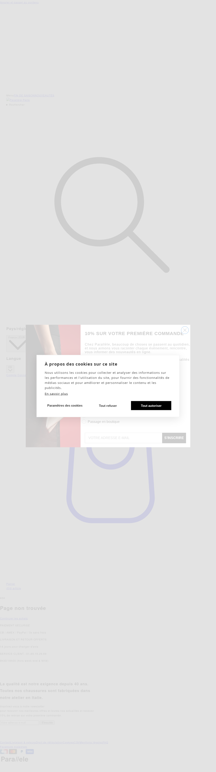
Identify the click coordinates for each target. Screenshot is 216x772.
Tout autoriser (151, 405)
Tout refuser (108, 405)
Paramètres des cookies (64, 405)
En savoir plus (56, 393)
